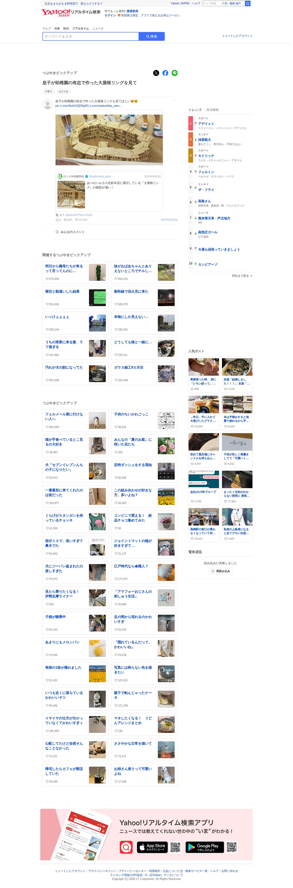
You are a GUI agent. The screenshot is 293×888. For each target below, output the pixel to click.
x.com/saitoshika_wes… (106, 105)
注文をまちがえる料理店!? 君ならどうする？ (74, 3)
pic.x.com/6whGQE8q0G (72, 105)
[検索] (248, 3)
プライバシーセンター (132, 871)
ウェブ (46, 28)
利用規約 (154, 871)
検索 (153, 36)
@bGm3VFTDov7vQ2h (79, 215)
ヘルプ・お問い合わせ (224, 871)
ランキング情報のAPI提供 (126, 875)
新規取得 (132, 11)
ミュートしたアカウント (237, 35)
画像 (57, 28)
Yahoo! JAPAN (180, 3)
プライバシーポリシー (102, 871)
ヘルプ (196, 3)
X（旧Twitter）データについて (164, 875)
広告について (171, 871)
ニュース (98, 28)
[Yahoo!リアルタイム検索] (71, 10)
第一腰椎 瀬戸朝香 (235, 3)
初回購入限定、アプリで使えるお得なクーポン (150, 15)
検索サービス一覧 (196, 871)
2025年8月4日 (169, 220)
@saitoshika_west (100, 176)
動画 (66, 28)
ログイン (110, 15)
